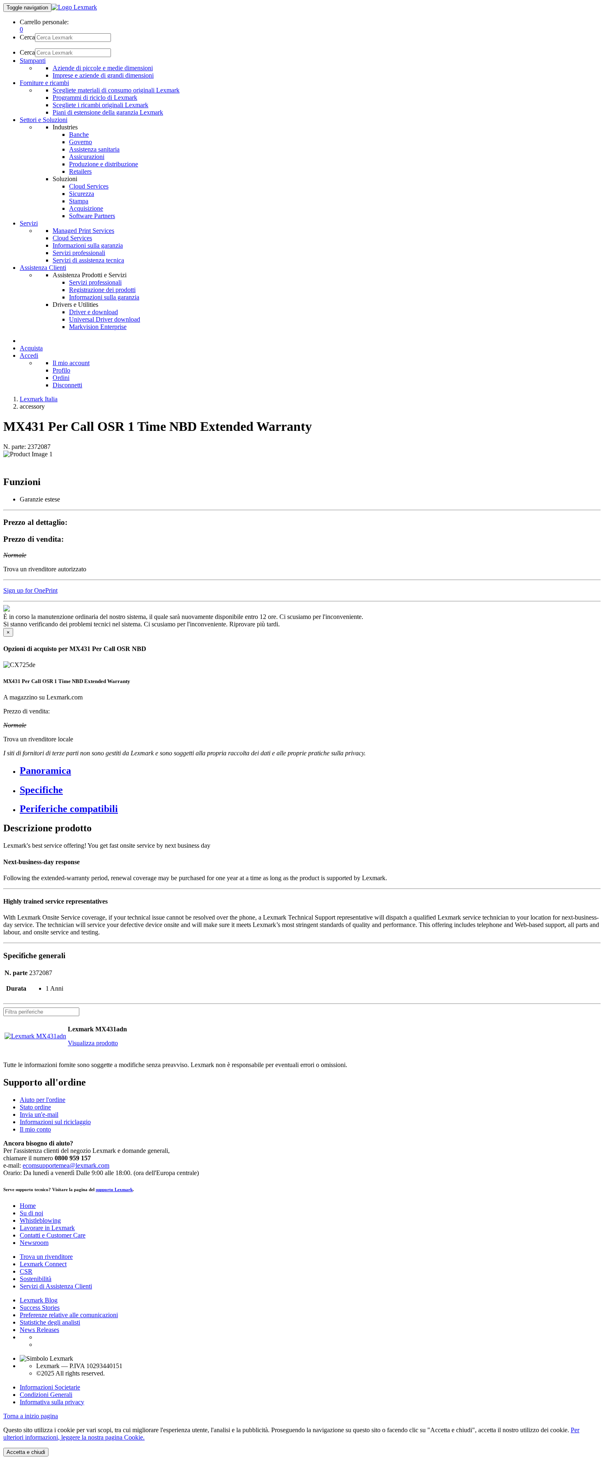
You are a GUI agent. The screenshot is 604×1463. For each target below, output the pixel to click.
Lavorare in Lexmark (47, 1227)
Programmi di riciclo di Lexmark (95, 97)
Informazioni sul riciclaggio (55, 1121)
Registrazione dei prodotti (102, 289)
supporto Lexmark (114, 1189)
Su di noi (31, 1213)
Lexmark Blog (39, 1300)
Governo (80, 141)
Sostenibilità (35, 1278)
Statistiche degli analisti (50, 1322)
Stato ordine (35, 1107)
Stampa (78, 201)
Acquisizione (86, 208)
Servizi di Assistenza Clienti (56, 1286)
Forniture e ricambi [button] (44, 82)
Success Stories (40, 1307)
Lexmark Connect (43, 1264)
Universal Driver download (104, 319)
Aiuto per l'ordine (42, 1099)
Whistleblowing (40, 1220)
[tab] (310, 770)
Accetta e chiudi (26, 1452)
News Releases (39, 1329)
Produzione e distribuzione (103, 164)
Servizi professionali (79, 252)
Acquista (31, 348)
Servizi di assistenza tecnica (88, 260)
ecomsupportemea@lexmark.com (66, 1165)
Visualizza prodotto (93, 1043)
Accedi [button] (29, 355)
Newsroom (34, 1242)
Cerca (27, 37)
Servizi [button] (29, 223)
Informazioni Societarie (50, 1387)
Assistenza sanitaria (94, 149)
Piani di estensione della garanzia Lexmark (108, 112)
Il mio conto (35, 1129)
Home (28, 1205)
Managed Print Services (83, 230)
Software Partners (92, 215)
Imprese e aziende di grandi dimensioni (103, 75)
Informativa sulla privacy (52, 1402)
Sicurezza (81, 193)
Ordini (61, 377)
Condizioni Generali (46, 1394)
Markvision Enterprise (98, 326)
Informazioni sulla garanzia (88, 245)
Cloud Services (88, 186)
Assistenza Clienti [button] (43, 267)
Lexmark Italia (39, 399)
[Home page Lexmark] (74, 7)
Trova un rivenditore (46, 1256)
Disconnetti (67, 385)
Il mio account (71, 362)
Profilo (61, 370)
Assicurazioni (86, 156)
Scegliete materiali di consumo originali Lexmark (116, 90)
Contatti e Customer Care (52, 1235)
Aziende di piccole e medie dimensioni (103, 67)
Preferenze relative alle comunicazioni (69, 1314)
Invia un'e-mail (39, 1114)
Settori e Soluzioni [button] (43, 119)
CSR (26, 1271)
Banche (79, 134)
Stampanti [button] (33, 60)
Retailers (80, 171)
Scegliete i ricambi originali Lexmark (100, 104)
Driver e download (93, 311)
